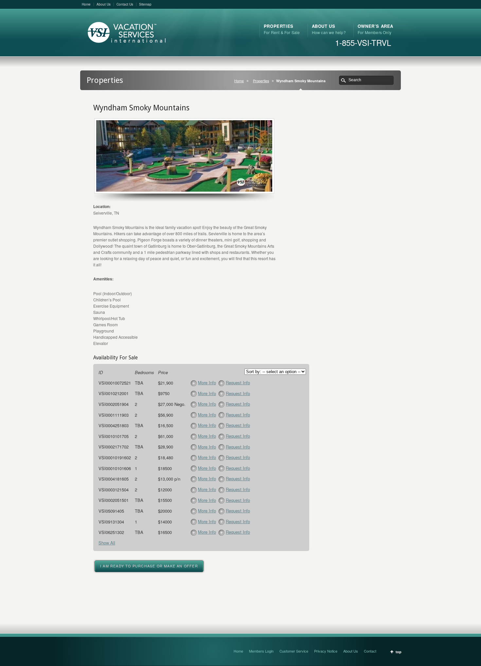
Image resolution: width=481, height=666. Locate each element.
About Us (104, 4)
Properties (261, 80)
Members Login (261, 651)
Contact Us (124, 4)
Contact (370, 651)
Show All (106, 543)
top (398, 651)
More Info (207, 382)
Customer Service (293, 651)
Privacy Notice (325, 651)
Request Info (238, 382)
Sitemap (145, 4)
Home (86, 4)
